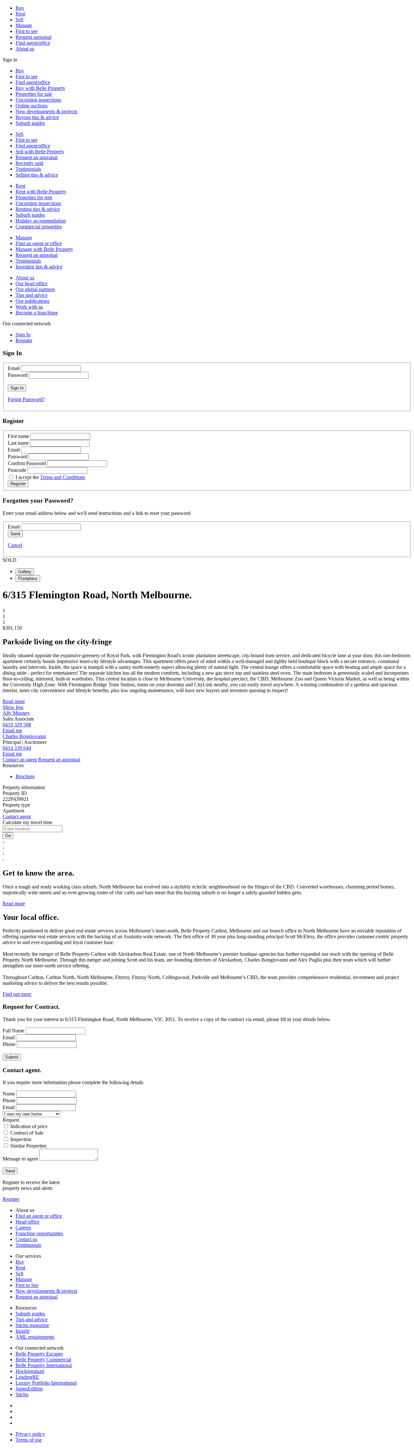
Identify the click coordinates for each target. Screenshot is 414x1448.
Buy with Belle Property (40, 88)
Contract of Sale (26, 1133)
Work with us (29, 307)
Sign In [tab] (23, 334)
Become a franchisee (37, 312)
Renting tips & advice (38, 209)
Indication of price (29, 1126)
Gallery (24, 571)
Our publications (32, 301)
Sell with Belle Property (40, 151)
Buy (20, 8)
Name (9, 1093)
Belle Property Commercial (43, 1359)
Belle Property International (44, 1365)
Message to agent (20, 1158)
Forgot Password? (26, 399)
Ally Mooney (16, 713)
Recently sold (29, 163)
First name (18, 436)
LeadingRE (27, 1377)
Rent (20, 13)
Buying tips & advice (37, 117)
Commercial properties (39, 226)
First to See (27, 1285)
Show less (13, 707)
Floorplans (28, 578)
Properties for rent (34, 197)
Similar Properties (28, 1146)
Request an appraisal (37, 157)
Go (8, 835)
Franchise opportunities (39, 1233)
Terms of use (29, 1440)
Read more (14, 701)
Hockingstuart (30, 1371)
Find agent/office (33, 43)
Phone (9, 1044)
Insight (22, 1331)
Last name (18, 443)
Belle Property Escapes (39, 1353)
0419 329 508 (17, 724)
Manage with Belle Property (44, 249)
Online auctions (32, 105)
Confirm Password (27, 463)
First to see (27, 31)
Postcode (17, 470)
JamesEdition (29, 1388)
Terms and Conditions (62, 477)
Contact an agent (20, 759)
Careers (23, 1227)
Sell (19, 19)
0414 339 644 (17, 748)
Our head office (32, 283)
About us (25, 48)
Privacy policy (30, 1434)
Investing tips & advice (39, 266)
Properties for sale (34, 94)
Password (17, 375)
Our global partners (35, 289)
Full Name (13, 1030)
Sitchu (22, 1394)
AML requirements (35, 1337)
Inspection (20, 1139)
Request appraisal (33, 37)
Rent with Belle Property (41, 191)
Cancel (15, 545)
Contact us (26, 1239)
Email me (12, 730)
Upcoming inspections (38, 100)
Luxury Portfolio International (46, 1383)
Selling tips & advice (37, 175)
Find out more (17, 994)
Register (11, 1199)
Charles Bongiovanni (24, 736)
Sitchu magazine (32, 1325)
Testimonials (28, 169)
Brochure (25, 776)
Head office (27, 1222)
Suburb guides (30, 123)
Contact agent (17, 816)
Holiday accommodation (41, 220)
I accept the (50, 477)
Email (14, 368)
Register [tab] (24, 340)
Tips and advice (32, 295)
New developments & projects (46, 111)
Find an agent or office (39, 243)
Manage (24, 25)
